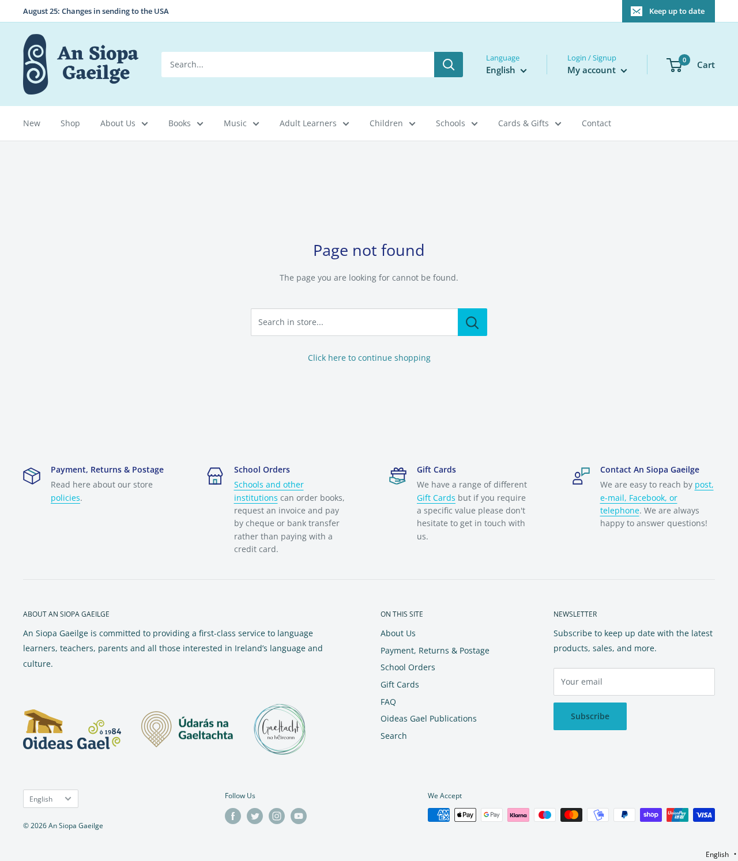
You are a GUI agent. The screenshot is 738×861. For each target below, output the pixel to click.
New (31, 123)
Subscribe (590, 716)
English (40, 798)
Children (386, 123)
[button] (721, 854)
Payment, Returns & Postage (435, 650)
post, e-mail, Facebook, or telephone (657, 497)
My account (592, 69)
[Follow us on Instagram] (277, 816)
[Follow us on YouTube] (299, 816)
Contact (596, 123)
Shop (70, 123)
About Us (117, 123)
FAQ (388, 701)
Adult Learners (308, 123)
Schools (450, 123)
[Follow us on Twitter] (255, 816)
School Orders (408, 667)
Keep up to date (677, 11)
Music (235, 123)
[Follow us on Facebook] (233, 816)
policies (65, 497)
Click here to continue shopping (369, 357)
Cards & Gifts (523, 123)
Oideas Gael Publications (429, 718)
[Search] (448, 64)
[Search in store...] (472, 322)
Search (394, 735)
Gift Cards (436, 497)
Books (179, 123)
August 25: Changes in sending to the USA (96, 11)
